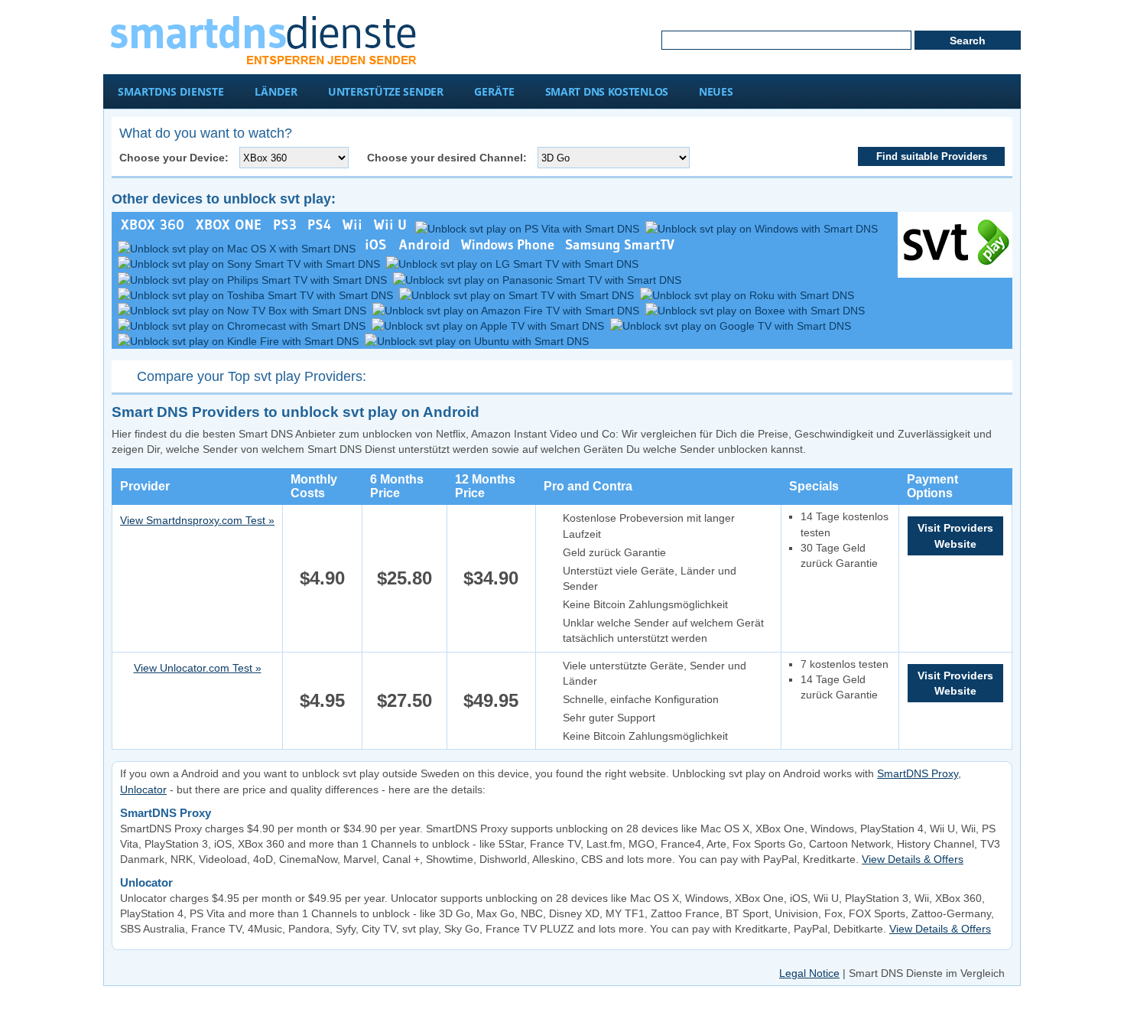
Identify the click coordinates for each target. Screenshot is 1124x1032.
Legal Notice (809, 973)
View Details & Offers (912, 859)
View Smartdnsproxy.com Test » (197, 520)
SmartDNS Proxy (917, 773)
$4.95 (322, 700)
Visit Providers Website (955, 535)
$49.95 (490, 700)
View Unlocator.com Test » (198, 668)
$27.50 (404, 700)
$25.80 (404, 578)
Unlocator (143, 789)
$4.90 (322, 578)
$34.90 (490, 578)
